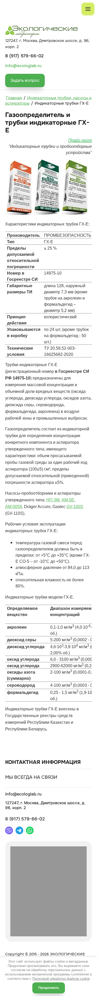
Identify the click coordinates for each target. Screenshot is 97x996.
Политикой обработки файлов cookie (61, 979)
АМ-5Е (68, 500)
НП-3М (52, 500)
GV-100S (74, 506)
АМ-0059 (13, 506)
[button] (25, 80)
